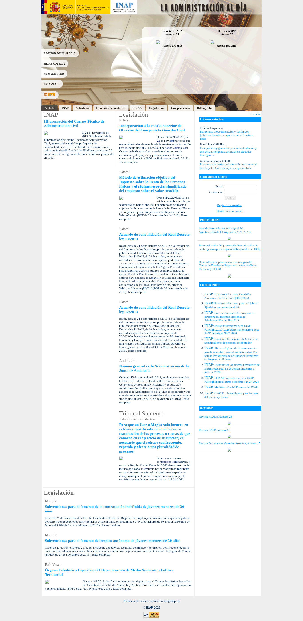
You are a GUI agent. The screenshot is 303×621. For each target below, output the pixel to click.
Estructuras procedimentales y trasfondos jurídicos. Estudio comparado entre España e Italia (226, 135)
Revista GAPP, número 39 (214, 430)
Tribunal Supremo (141, 413)
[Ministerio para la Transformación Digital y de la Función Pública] (92, 12)
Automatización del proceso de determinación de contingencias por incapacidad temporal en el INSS (229, 247)
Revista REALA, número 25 (215, 416)
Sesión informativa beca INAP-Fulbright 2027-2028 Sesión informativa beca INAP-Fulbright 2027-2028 (231, 329)
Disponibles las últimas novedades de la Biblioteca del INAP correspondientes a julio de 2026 (232, 368)
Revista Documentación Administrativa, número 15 (229, 443)
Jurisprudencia (180, 108)
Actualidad (82, 108)
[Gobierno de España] (58, 12)
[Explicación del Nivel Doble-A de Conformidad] (151, 617)
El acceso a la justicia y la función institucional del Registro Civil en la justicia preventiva (228, 166)
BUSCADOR (51, 84)
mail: (219, 186)
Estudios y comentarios (110, 108)
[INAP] (124, 12)
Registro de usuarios (229, 205)
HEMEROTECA (54, 63)
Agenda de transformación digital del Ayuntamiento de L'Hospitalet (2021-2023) (224, 230)
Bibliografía (204, 108)
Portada (49, 108)
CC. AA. (137, 108)
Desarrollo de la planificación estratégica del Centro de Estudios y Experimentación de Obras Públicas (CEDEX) (227, 265)
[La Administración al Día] (200, 12)
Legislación (156, 108)
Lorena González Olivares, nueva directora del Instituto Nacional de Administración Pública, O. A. (229, 316)
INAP (65, 108)
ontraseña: (216, 192)
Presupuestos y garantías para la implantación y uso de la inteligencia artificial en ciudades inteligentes (228, 151)
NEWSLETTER (54, 73)
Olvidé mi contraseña (229, 211)
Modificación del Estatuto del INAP (236, 387)
